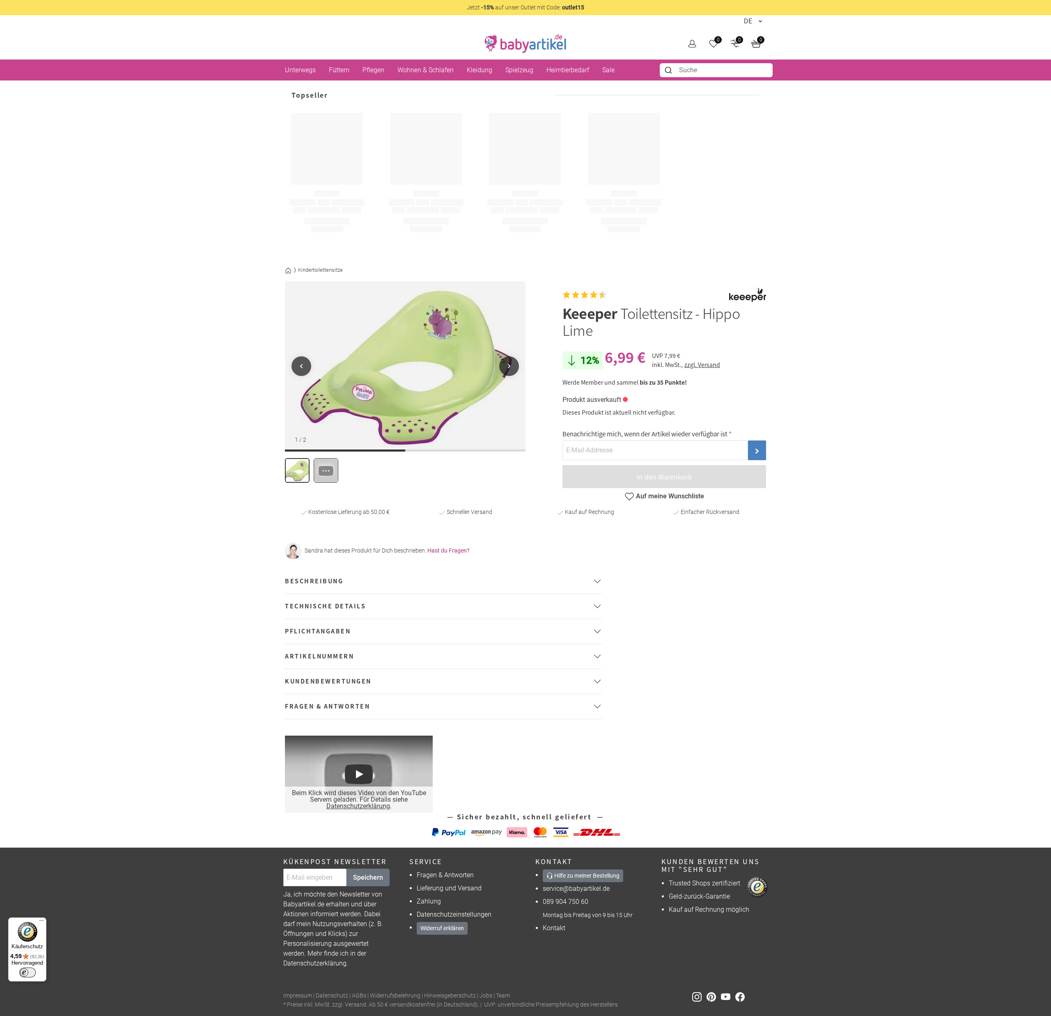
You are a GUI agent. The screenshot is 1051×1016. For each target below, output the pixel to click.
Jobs (486, 995)
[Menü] (41, 922)
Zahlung (429, 901)
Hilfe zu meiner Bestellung (586, 875)
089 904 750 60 (565, 902)
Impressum (297, 995)
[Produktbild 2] (326, 470)
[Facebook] (741, 996)
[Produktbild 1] (297, 470)
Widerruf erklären (442, 928)
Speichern (368, 877)
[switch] (27, 972)
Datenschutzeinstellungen (454, 914)
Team (503, 995)
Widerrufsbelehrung (395, 995)
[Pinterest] (714, 996)
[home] (525, 43)
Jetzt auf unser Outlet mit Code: (525, 7)
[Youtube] (728, 996)
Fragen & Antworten (445, 875)
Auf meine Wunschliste (670, 496)
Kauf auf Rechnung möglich (709, 909)
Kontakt (554, 928)
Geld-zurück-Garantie (699, 896)
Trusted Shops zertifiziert (704, 883)
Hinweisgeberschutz (450, 995)
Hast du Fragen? (448, 550)
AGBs (359, 995)
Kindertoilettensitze (320, 270)
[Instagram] (699, 996)
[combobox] (716, 70)
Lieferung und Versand (449, 888)
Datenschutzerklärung (358, 806)
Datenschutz (332, 995)
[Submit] (669, 70)
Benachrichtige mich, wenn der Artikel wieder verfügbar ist (644, 433)
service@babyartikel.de (576, 888)
